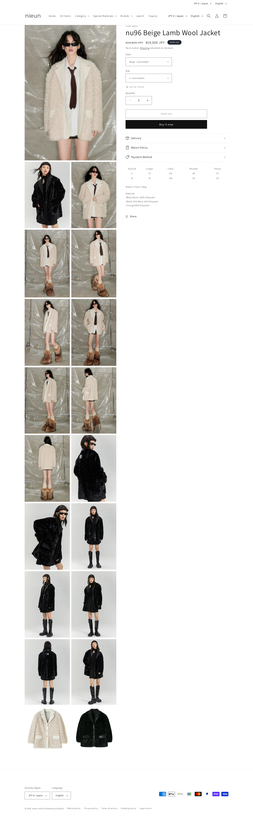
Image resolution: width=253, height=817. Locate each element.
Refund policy (74, 808)
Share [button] (133, 216)
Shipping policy (128, 808)
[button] (82, 16)
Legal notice (146, 808)
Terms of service (109, 808)
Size (128, 70)
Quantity (130, 93)
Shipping (144, 47)
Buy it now (166, 124)
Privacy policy (91, 808)
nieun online (38, 808)
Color (128, 54)
